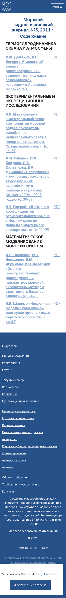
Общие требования (15, 477)
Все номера (10, 387)
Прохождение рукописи (19, 411)
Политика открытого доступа (22, 432)
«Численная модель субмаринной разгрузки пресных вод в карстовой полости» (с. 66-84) (28, 312)
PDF (57, 57)
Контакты (8, 491)
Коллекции (9, 394)
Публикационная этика (18, 418)
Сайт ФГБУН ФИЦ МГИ (33, 547)
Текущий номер (13, 380)
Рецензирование (13, 425)
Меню (56, 6)
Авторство (9, 439)
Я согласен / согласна (30, 585)
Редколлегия (11, 362)
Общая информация (16, 355)
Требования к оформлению (20, 484)
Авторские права (14, 460)
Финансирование (14, 453)
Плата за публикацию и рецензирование (29, 446)
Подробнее (51, 574)
